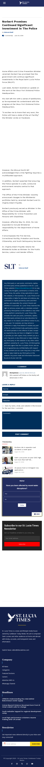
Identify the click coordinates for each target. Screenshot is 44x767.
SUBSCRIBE (36, 744)
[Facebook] (12, 764)
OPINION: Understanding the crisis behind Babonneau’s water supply (18, 700)
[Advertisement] (22, 144)
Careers (4, 677)
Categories (6, 670)
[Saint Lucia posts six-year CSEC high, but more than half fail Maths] (7, 460)
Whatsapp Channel (8, 684)
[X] (22, 764)
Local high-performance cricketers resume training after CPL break (19, 719)
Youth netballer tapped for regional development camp (21, 712)
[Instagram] (17, 764)
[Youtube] (32, 764)
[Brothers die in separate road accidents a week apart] (7, 450)
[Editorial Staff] (10, 266)
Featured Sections (8, 673)
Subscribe (22, 544)
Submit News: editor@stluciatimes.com (15, 650)
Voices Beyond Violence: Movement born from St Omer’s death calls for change (21, 706)
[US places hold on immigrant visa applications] (7, 470)
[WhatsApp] (27, 764)
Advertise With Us (8, 680)
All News (5, 667)
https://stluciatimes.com (23, 288)
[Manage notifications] (4, 743)
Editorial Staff (8, 32)
